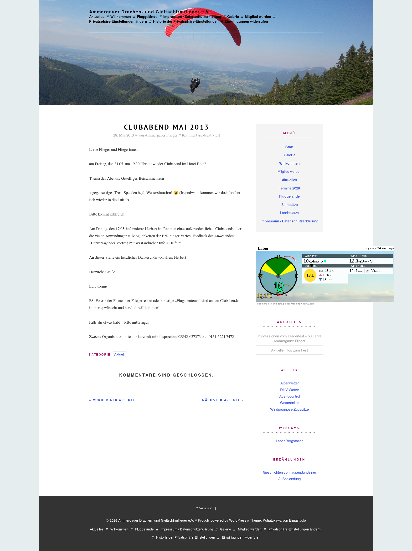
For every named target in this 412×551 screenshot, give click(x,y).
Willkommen (120, 16)
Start (289, 146)
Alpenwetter (289, 382)
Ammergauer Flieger (161, 135)
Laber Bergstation (289, 440)
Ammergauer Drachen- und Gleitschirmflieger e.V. (150, 12)
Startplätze (289, 204)
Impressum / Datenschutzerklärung (192, 16)
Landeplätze (289, 212)
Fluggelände (147, 16)
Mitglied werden (258, 16)
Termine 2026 (289, 187)
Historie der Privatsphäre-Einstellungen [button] (186, 21)
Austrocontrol (289, 396)
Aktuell (119, 354)
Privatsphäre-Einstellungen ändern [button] (118, 21)
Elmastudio (297, 520)
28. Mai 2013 (123, 135)
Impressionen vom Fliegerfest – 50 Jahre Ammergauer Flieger (289, 338)
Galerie (233, 16)
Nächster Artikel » (223, 400)
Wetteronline (289, 402)
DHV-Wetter (289, 389)
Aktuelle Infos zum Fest (289, 349)
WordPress (237, 520)
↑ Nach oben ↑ (206, 508)
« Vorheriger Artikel (112, 400)
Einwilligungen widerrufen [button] (246, 21)
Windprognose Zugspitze (289, 409)
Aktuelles (96, 16)
